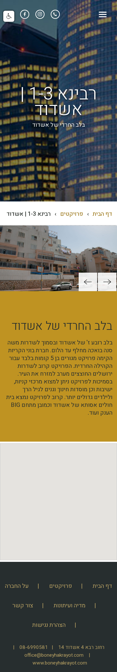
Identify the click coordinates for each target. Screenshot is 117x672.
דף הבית (102, 214)
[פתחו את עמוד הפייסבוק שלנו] (24, 14)
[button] (107, 282)
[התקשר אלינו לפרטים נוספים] (54, 14)
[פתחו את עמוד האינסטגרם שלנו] (39, 14)
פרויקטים (71, 214)
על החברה (17, 586)
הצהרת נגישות (49, 625)
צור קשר (22, 605)
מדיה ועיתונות (69, 605)
